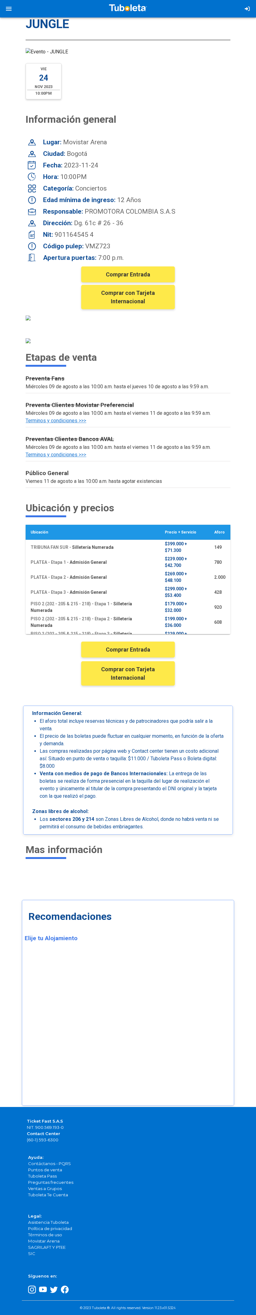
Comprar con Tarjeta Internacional (128, 297)
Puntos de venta (45, 1169)
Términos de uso (45, 1234)
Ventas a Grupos (45, 1188)
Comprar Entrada (128, 274)
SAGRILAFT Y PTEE (47, 1247)
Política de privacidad (50, 1228)
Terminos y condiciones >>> (56, 421)
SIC (31, 1253)
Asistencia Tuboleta (48, 1222)
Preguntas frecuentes (50, 1182)
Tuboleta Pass (42, 1176)
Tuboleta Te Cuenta (48, 1194)
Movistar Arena (44, 1240)
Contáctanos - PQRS (49, 1163)
